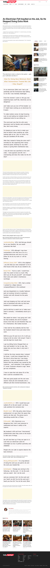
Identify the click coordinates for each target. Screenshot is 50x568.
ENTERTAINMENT (21, 4)
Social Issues (5, 4)
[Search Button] (46, 1)
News (23, 560)
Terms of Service (37, 565)
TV (13, 4)
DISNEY (29, 4)
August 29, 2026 (36, 75)
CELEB (16, 4)
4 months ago (5, 547)
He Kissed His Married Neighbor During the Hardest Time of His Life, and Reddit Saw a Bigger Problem (40, 73)
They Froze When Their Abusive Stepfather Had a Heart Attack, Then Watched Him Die (43, 79)
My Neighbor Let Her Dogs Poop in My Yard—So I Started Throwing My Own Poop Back (43, 84)
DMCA (44, 565)
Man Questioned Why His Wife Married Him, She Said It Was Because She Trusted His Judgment (7, 544)
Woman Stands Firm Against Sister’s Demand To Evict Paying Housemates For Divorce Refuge (27, 530)
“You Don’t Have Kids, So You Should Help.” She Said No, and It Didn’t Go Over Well (7, 529)
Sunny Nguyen (6, 23)
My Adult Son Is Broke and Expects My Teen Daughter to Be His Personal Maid (17, 529)
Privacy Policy (32, 565)
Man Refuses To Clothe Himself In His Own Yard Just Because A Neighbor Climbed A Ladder (17, 544)
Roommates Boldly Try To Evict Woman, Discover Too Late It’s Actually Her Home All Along (43, 60)
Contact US (29, 565)
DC (18, 559)
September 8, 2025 (11, 23)
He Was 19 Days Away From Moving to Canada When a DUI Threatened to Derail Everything (43, 90)
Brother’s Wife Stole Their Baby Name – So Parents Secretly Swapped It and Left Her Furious (43, 54)
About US (33, 4)
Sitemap (46, 565)
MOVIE (10, 4)
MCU (25, 4)
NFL (23, 561)
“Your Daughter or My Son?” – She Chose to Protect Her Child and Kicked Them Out (43, 44)
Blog (18, 555)
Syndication (41, 565)
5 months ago (25, 533)
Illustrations (24, 555)
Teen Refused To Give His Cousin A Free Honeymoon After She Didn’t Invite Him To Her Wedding (43, 49)
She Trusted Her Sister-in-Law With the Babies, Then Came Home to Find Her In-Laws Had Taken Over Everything (27, 544)
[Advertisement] (25, 11)
